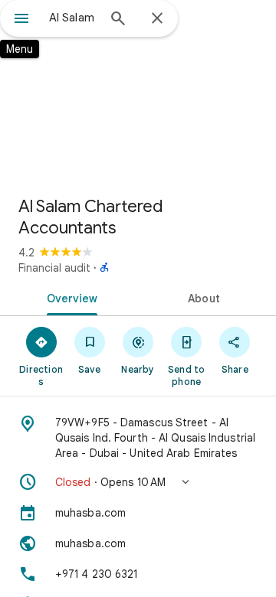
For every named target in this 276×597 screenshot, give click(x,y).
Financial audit (54, 268)
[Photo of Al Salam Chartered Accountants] (138, 92)
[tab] (69, 297)
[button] (138, 482)
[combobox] (73, 17)
